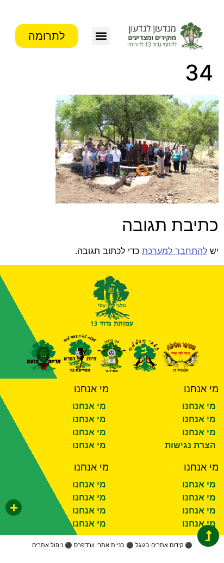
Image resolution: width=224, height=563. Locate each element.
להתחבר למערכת (174, 250)
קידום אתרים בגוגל (159, 545)
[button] (101, 36)
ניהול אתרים (47, 545)
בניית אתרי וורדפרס (99, 545)
